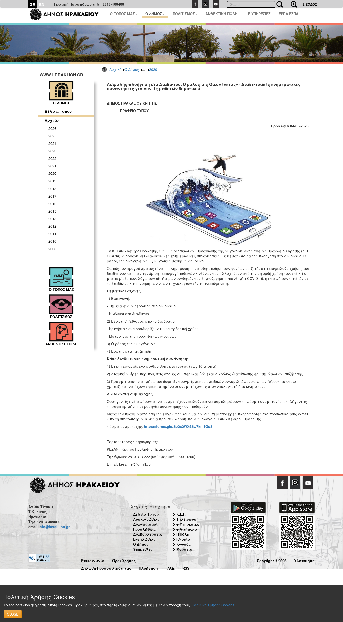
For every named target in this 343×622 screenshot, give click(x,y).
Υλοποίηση (304, 560)
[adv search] (292, 3)
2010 (52, 241)
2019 (52, 180)
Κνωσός (183, 544)
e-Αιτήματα (186, 529)
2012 (52, 226)
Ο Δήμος (131, 69)
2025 (52, 135)
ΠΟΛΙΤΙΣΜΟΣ (184, 13)
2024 (52, 143)
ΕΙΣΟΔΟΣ (309, 4)
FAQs (170, 567)
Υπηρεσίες (143, 549)
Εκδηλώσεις (144, 539)
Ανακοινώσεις (146, 519)
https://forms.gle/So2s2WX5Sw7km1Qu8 (178, 426)
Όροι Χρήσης (124, 560)
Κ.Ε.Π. (181, 514)
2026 (52, 128)
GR (32, 4)
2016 (52, 203)
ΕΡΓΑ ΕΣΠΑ (288, 13)
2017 (52, 196)
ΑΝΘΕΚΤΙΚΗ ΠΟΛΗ (221, 13)
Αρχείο (52, 120)
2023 (52, 150)
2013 (52, 218)
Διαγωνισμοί (145, 524)
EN (41, 4)
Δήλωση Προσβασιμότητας (106, 567)
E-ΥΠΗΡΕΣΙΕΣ (259, 13)
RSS (185, 567)
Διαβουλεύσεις (147, 534)
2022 (52, 158)
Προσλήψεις (144, 529)
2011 (52, 233)
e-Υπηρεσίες (187, 524)
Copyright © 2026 (272, 560)
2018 (52, 188)
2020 (153, 69)
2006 (52, 248)
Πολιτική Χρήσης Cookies (213, 604)
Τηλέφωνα (186, 519)
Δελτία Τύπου (58, 111)
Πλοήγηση (148, 567)
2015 (52, 211)
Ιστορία (183, 539)
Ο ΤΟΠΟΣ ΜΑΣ (122, 13)
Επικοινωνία (93, 560)
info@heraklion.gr (54, 526)
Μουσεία (184, 549)
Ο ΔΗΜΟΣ (153, 13)
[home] (67, 15)
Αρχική (115, 69)
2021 (52, 165)
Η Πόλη (182, 534)
